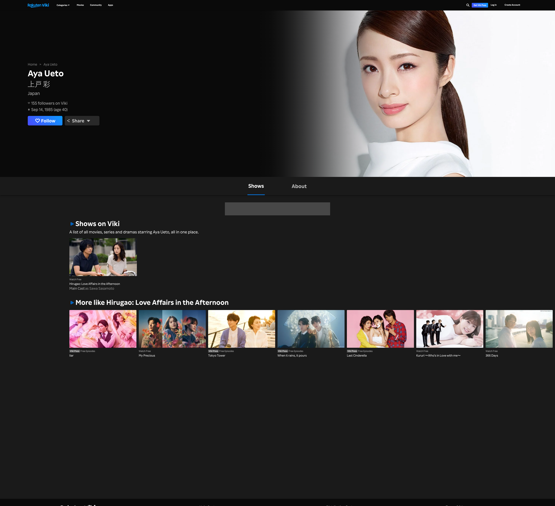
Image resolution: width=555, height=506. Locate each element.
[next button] (468, 329)
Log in (494, 4)
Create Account (512, 4)
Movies (80, 5)
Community (96, 5)
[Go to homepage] (38, 5)
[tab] (256, 186)
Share (78, 121)
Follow (48, 121)
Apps (110, 5)
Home (32, 64)
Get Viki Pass (480, 5)
